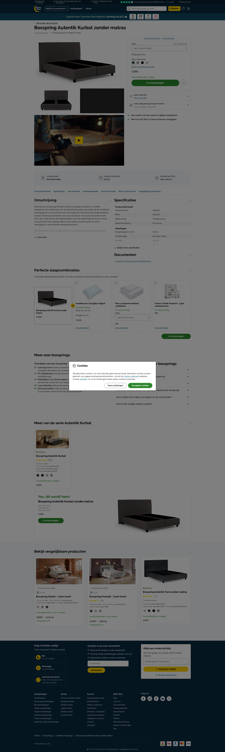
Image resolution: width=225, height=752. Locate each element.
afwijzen (83, 379)
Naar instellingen (115, 385)
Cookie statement (131, 376)
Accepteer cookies (140, 385)
